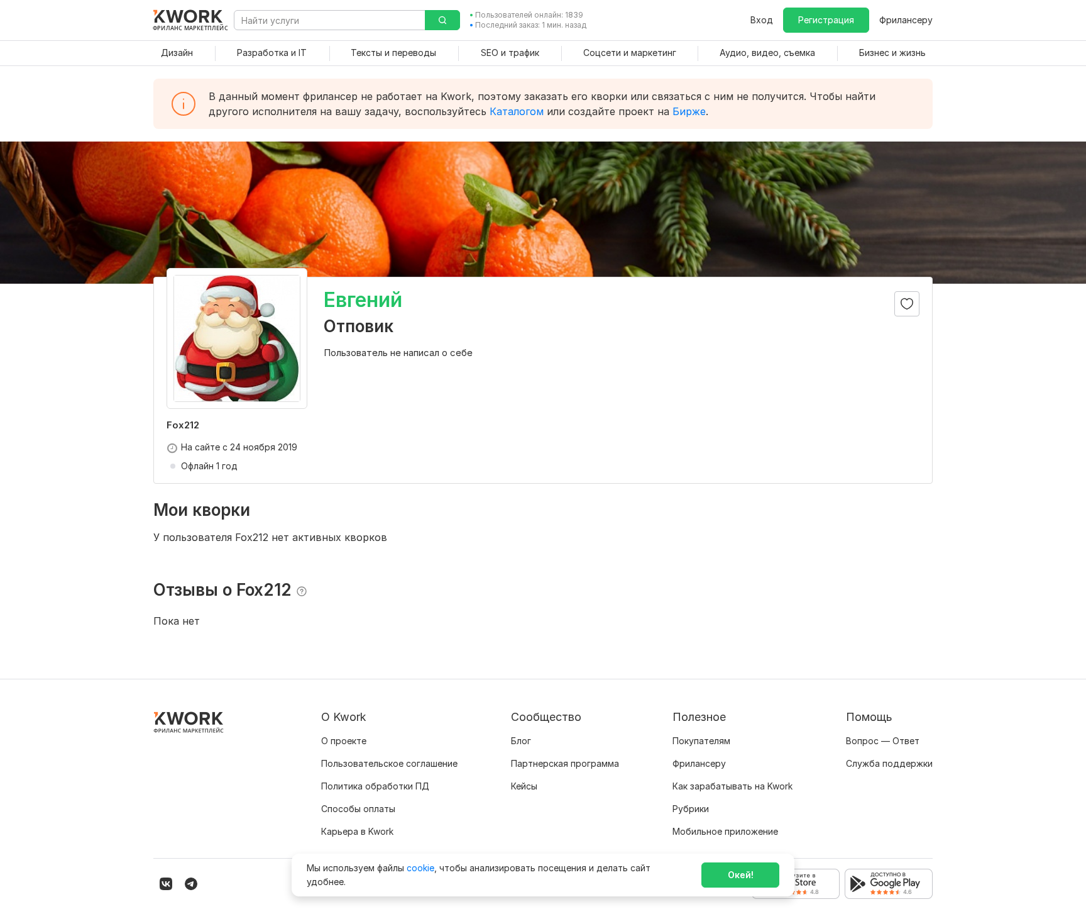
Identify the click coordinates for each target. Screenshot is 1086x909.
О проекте (343, 740)
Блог (521, 740)
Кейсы (524, 786)
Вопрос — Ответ (882, 740)
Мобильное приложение (725, 831)
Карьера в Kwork (357, 831)
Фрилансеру (906, 19)
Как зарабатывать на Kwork (732, 786)
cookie (420, 867)
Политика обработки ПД (375, 786)
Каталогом (517, 111)
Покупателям (701, 740)
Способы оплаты (358, 808)
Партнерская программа (565, 763)
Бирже (689, 111)
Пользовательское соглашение (389, 763)
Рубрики (690, 808)
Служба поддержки (889, 763)
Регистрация (826, 19)
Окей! (741, 874)
